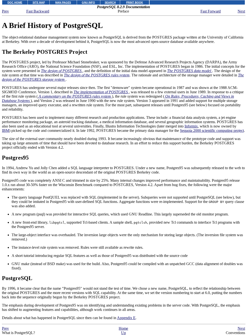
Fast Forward (210, 11)
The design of (61, 71)
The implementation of (101, 92)
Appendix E (126, 318)
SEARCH (110, 2)
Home (123, 328)
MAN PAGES (63, 2)
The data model (189, 71)
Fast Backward (37, 11)
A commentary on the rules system (75, 96)
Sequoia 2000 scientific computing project (212, 130)
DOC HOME (14, 2)
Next (241, 11)
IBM (5, 130)
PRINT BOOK (134, 2)
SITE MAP (39, 2)
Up (123, 333)
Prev (5, 11)
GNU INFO (88, 2)
